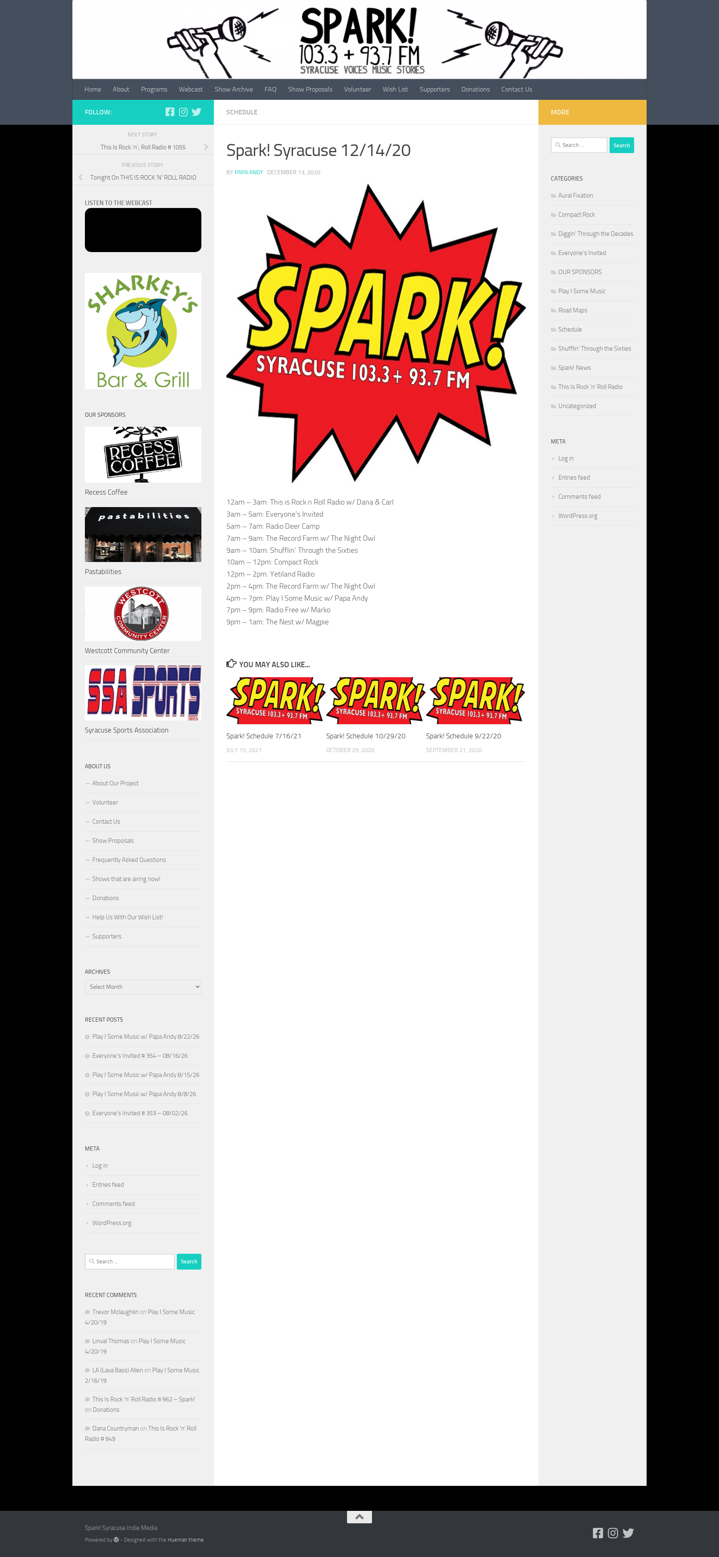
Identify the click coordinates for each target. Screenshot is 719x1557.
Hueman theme (186, 1540)
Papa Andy (249, 172)
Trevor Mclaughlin (115, 1312)
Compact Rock (576, 214)
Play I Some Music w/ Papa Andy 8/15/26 (145, 1075)
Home (92, 89)
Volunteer (357, 89)
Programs (154, 89)
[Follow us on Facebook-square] (170, 112)
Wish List (395, 89)
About (121, 89)
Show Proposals (310, 89)
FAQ (271, 89)
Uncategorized (577, 406)
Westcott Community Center (127, 650)
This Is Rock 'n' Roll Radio (590, 387)
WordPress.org (111, 1223)
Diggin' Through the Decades (595, 234)
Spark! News (574, 367)
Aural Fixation (575, 195)
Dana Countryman (115, 1428)
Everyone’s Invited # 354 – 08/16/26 (140, 1055)
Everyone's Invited (582, 253)
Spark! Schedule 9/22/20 (463, 736)
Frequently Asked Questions (129, 860)
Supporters (435, 89)
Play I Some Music (581, 291)
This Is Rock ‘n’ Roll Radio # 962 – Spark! (143, 1399)
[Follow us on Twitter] (196, 112)
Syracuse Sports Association (127, 730)
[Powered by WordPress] (116, 1539)
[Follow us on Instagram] (183, 112)
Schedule (242, 112)
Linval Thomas (110, 1341)
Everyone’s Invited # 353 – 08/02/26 (140, 1113)
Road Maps (573, 310)
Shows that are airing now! (126, 879)
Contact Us (516, 89)
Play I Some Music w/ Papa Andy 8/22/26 (145, 1036)
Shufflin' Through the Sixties (594, 348)
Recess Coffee (106, 492)
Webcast (191, 89)
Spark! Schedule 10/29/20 (366, 736)
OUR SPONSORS (580, 272)
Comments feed (113, 1204)
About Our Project (115, 783)
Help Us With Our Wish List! (127, 917)
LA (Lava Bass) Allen (117, 1370)
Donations (475, 89)
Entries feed (108, 1184)
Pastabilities (103, 571)
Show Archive (234, 89)
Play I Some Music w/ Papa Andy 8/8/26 (144, 1094)
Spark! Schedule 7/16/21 (264, 736)
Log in (100, 1165)
